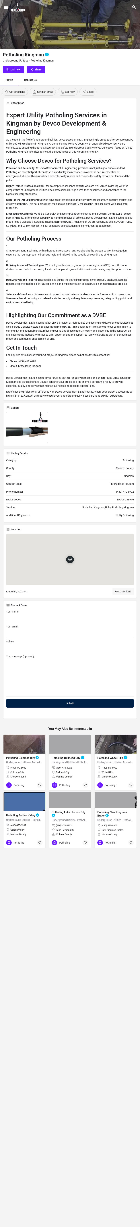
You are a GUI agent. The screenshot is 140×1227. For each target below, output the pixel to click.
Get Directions (123, 591)
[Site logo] (18, 7)
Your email (12, 626)
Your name (12, 611)
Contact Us (30, 79)
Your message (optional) (20, 656)
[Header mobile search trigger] (134, 7)
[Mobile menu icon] (6, 7)
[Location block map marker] (70, 559)
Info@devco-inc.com (29, 365)
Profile (9, 79)
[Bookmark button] (40, 785)
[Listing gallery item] (27, 427)
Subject (10, 641)
